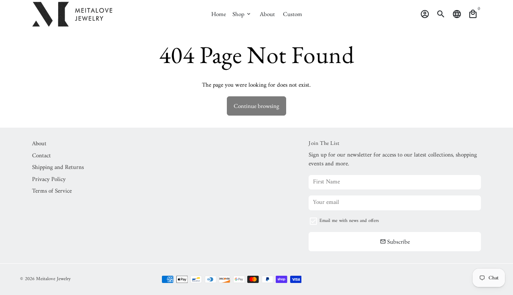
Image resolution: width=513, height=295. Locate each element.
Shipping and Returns (58, 168)
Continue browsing (256, 106)
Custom (292, 14)
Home (218, 14)
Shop (242, 14)
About (267, 14)
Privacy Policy (49, 180)
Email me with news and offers (349, 221)
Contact (41, 156)
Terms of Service (52, 191)
